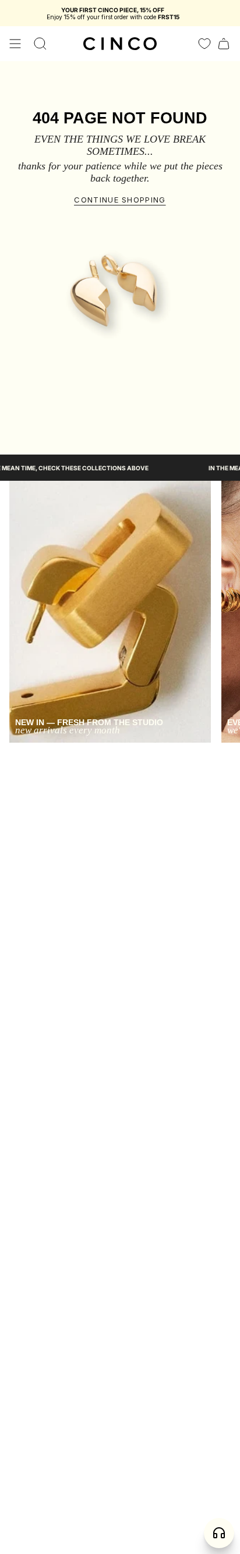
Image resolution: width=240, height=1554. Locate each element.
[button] (40, 43)
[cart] (224, 43)
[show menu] (15, 43)
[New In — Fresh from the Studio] (110, 612)
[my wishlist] (204, 43)
